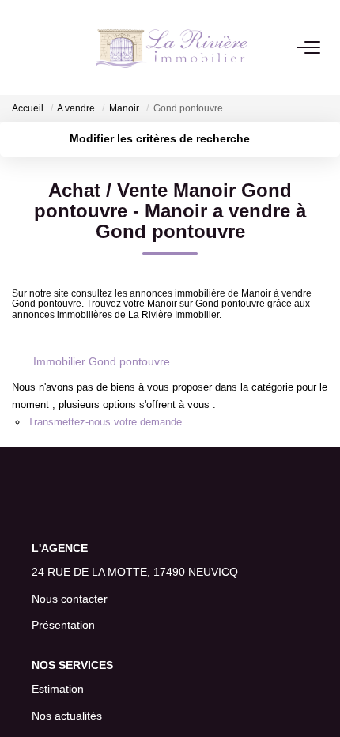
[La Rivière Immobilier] (172, 47)
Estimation (58, 688)
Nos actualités (67, 715)
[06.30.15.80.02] (319, 701)
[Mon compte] (21, 47)
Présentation (63, 624)
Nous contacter (70, 598)
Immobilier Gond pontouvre (101, 361)
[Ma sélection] (40, 47)
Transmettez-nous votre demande (105, 422)
